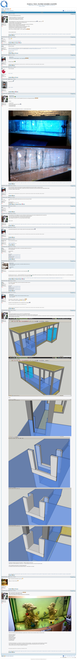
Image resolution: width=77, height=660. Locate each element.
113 (71, 10)
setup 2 (12, 73)
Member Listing (50, 5)
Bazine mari (11, 10)
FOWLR (12, 87)
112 (69, 10)
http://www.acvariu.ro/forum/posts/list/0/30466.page (14, 41)
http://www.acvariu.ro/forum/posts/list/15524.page (14, 288)
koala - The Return (5, 8)
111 (67, 10)
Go (74, 10)
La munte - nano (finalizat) (22, 48)
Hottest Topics (39, 5)
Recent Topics (34, 5)
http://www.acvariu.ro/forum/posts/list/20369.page (14, 289)
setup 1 (9, 73)
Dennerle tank (39, 48)
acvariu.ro (54, 5)
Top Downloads (44, 5)
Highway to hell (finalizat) (29, 48)
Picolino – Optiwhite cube (11, 243)
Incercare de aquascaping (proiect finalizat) (13, 48)
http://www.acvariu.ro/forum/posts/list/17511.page (14, 255)
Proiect (9, 87)
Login (44, 6)
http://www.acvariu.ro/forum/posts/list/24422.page (14, 254)
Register (41, 6)
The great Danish (35, 48)
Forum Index (7, 10)
